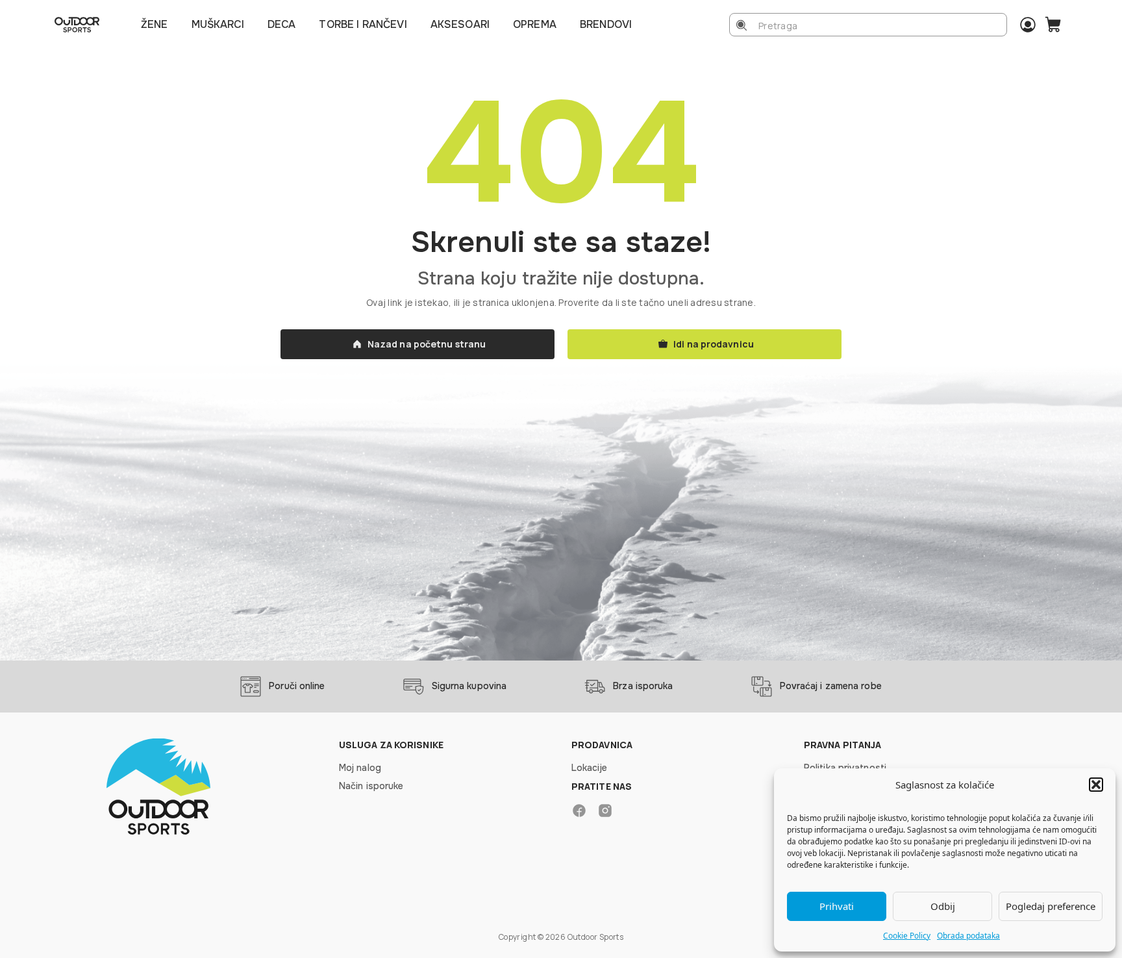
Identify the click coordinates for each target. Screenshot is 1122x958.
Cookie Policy (906, 935)
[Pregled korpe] (1053, 24)
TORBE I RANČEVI (362, 24)
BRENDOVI (606, 24)
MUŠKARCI (218, 24)
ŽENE (154, 24)
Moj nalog (360, 768)
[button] (1096, 784)
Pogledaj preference (1050, 906)
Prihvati (836, 906)
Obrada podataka (968, 935)
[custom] (579, 810)
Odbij (942, 906)
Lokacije (589, 768)
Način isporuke (371, 786)
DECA (282, 24)
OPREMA (534, 24)
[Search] (741, 25)
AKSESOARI (460, 24)
